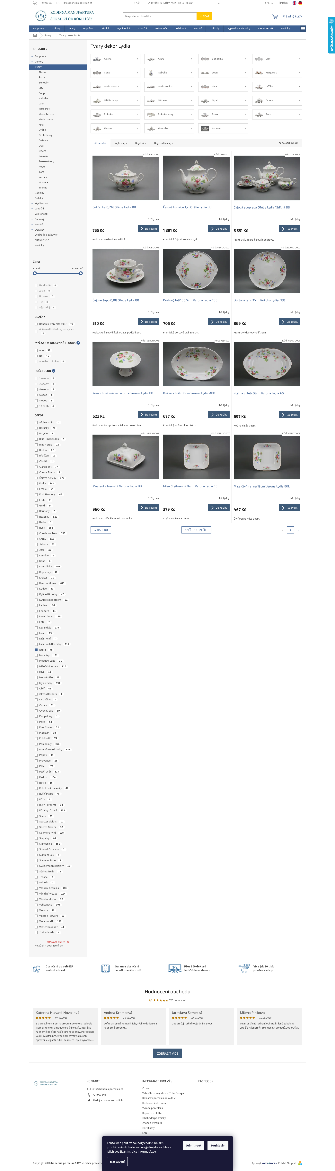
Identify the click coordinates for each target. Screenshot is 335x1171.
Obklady (40, 230)
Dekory (39, 62)
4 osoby (46, 389)
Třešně (46, 877)
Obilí (45, 689)
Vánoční (39, 209)
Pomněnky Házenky (54, 750)
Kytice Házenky (51, 594)
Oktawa (43, 140)
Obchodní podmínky (154, 1118)
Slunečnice (49, 844)
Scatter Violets (51, 822)
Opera (42, 151)
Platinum (47, 733)
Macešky (48, 655)
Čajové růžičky (51, 478)
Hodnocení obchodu (167, 991)
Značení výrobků (152, 1123)
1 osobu (46, 378)
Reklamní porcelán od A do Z (159, 1098)
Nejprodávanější (163, 143)
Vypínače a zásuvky (46, 235)
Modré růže (49, 677)
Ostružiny (47, 700)
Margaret (44, 109)
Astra (42, 77)
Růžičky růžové (52, 810)
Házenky (48, 517)
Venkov (46, 910)
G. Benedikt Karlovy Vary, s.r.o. (57, 331)
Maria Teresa (46, 114)
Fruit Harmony (50, 494)
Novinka (46, 296)
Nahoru (102, 530)
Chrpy (46, 539)
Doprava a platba (152, 1113)
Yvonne (43, 188)
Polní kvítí (48, 738)
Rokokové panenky (53, 788)
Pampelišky (48, 716)
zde (153, 1151)
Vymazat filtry (56, 942)
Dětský (39, 198)
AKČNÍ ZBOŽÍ (42, 240)
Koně (44, 561)
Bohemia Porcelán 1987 (56, 324)
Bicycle (46, 434)
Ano (44, 350)
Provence (48, 761)
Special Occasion (52, 849)
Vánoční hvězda (52, 894)
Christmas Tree (52, 533)
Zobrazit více (167, 1053)
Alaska (42, 72)
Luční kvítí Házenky (54, 644)
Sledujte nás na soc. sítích (108, 1100)
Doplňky (39, 193)
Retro (45, 783)
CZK (267, 3)
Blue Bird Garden (51, 439)
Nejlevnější (121, 143)
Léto (44, 622)
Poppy (46, 755)
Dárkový (39, 219)
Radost (47, 777)
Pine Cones (49, 727)
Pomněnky (49, 744)
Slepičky (47, 838)
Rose (42, 167)
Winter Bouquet (51, 927)
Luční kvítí (47, 639)
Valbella (46, 883)
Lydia (45, 650)
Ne (44, 356)
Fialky (46, 483)
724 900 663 (99, 1095)
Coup (42, 93)
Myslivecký (41, 204)
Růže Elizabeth (51, 805)
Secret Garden (51, 827)
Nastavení (117, 1161)
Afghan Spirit (49, 423)
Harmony (47, 511)
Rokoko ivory (46, 161)
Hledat (204, 16)
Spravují (256, 1163)
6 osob (45, 395)
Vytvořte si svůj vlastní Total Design (170, 3)
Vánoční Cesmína (53, 888)
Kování (39, 224)
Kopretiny (48, 572)
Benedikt (44, 83)
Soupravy (40, 56)
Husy (46, 528)
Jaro (45, 550)
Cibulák (46, 461)
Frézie (46, 489)
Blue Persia (49, 445)
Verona (43, 177)
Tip (43, 302)
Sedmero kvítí (51, 833)
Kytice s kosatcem (53, 600)
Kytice (46, 589)
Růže (44, 799)
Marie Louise (46, 119)
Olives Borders (50, 694)
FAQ (144, 1133)
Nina (41, 125)
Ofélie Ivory (45, 135)
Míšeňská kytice (52, 666)
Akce (44, 291)
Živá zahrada (49, 933)
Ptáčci (46, 766)
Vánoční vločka (51, 899)
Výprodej (46, 308)
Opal (41, 146)
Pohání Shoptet (287, 1163)
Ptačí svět (49, 772)
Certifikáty (148, 1128)
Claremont (48, 467)
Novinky (39, 245)
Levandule (49, 628)
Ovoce (46, 705)
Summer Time (50, 860)
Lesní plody (49, 617)
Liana (45, 633)
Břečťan (47, 456)
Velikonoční (41, 214)
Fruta (44, 500)
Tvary (38, 67)
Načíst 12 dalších (196, 530)
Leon (41, 104)
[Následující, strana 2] (290, 529)
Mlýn (45, 672)
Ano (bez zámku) (51, 361)
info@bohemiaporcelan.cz (108, 1089)
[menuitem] (38, 28)
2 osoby (46, 384)
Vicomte (43, 182)
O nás (137, 3)
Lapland (47, 605)
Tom (41, 172)
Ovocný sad (49, 711)
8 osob (45, 401)
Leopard (47, 611)
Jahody (46, 544)
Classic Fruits (49, 472)
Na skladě (47, 285)
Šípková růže (50, 872)
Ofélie (42, 130)
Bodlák (46, 450)
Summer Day (49, 855)
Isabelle (43, 99)
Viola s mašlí (50, 921)
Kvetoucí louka (51, 583)
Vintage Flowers (52, 916)
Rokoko (43, 156)
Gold (45, 506)
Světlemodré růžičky (54, 866)
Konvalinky (49, 567)
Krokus (46, 578)
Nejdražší (140, 143)
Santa (45, 816)
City (41, 88)
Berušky (47, 428)
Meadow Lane (50, 661)
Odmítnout (193, 1145)
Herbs (45, 522)
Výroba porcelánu (152, 1108)
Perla (45, 722)
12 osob (46, 406)
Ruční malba (49, 794)
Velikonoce (49, 905)
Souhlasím (217, 1145)
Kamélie (46, 556)
